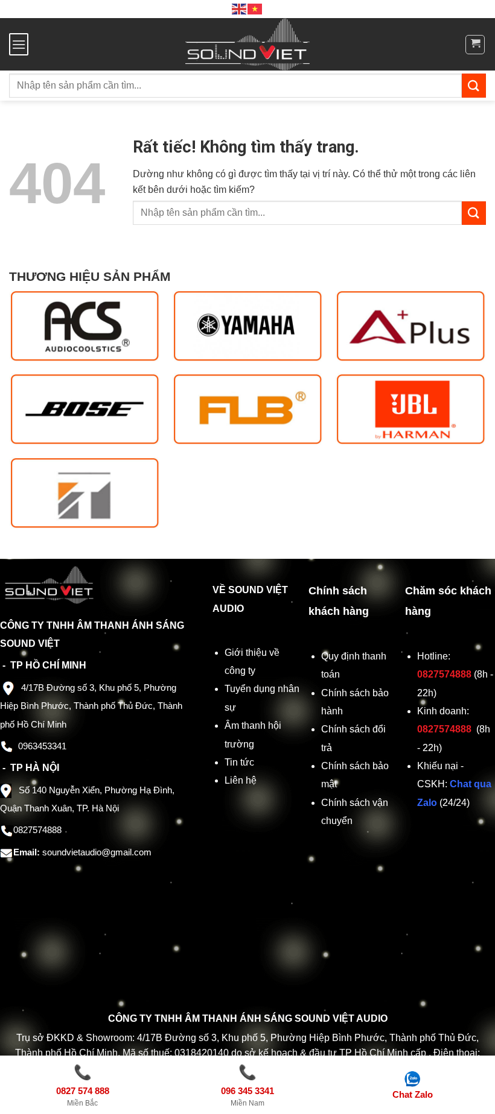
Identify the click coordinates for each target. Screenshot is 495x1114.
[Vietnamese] (255, 8)
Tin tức (239, 762)
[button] (18, 44)
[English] (240, 8)
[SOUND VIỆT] (247, 44)
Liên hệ (241, 780)
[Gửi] (474, 85)
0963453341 (42, 746)
